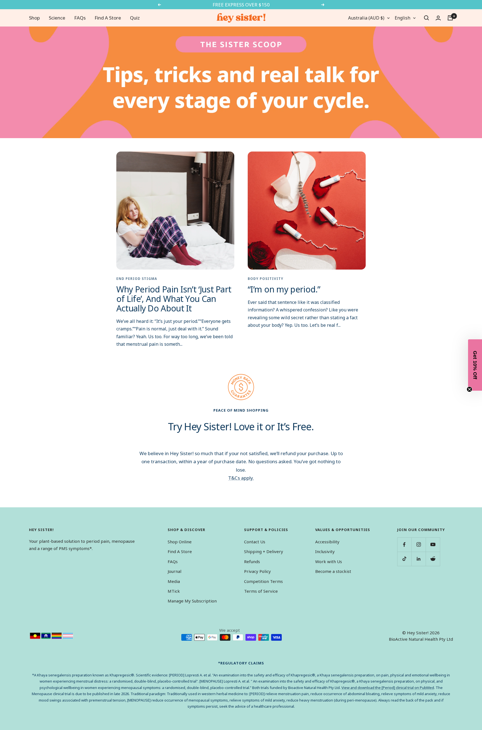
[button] (475, 365)
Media (174, 581)
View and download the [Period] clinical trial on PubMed (387, 687)
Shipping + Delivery (263, 551)
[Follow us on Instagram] (418, 544)
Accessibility (327, 541)
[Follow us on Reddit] (433, 559)
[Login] (438, 18)
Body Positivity (265, 278)
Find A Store (108, 18)
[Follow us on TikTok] (404, 559)
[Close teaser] (469, 389)
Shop (34, 18)
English (402, 18)
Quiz (135, 18)
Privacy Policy (257, 571)
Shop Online (180, 541)
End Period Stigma (136, 278)
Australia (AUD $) (366, 18)
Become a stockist (333, 571)
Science (57, 18)
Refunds (252, 561)
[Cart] (450, 17)
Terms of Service (261, 591)
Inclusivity (325, 551)
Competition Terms (263, 581)
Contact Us (254, 541)
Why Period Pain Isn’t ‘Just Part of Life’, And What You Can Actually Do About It (174, 299)
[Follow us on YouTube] (433, 544)
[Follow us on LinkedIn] (418, 559)
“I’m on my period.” (284, 289)
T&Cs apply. (241, 478)
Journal (174, 571)
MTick (174, 591)
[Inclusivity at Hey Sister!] (51, 636)
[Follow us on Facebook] (404, 544)
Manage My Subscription (192, 601)
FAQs (80, 18)
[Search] (426, 17)
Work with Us (328, 561)
